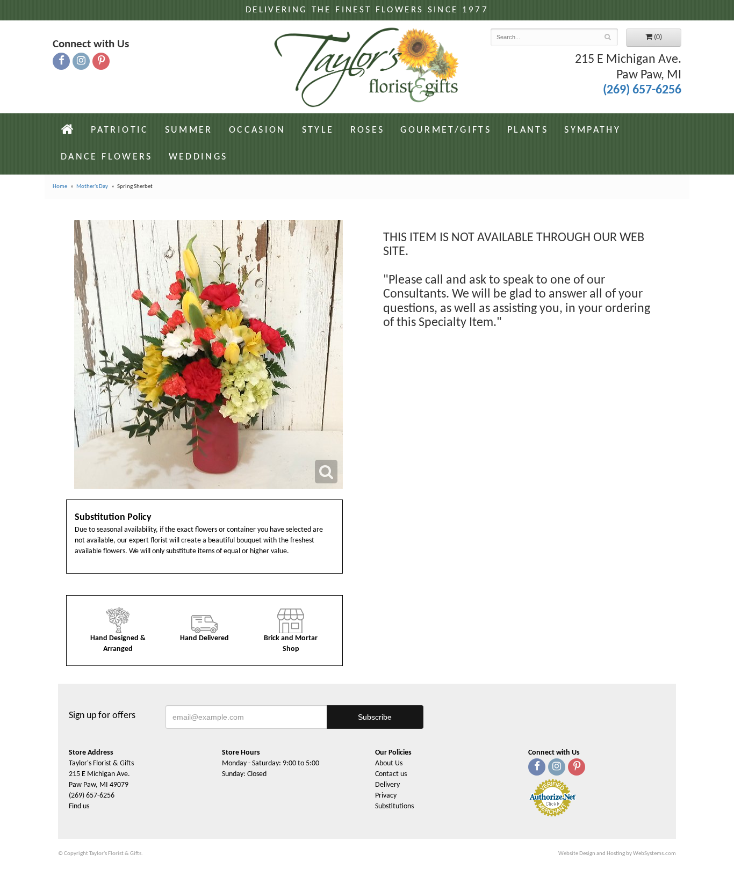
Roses (367, 130)
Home (60, 187)
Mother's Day (92, 187)
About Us (388, 763)
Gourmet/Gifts (445, 130)
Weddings (198, 157)
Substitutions (394, 806)
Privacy (386, 796)
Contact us (391, 774)
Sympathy (592, 130)
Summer (189, 130)
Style (318, 130)
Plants (527, 130)
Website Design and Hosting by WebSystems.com (617, 854)
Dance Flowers (107, 157)
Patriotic (119, 130)
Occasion (257, 130)
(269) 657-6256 (642, 90)
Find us (79, 806)
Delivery (387, 785)
